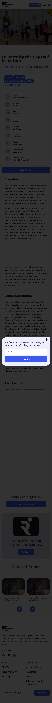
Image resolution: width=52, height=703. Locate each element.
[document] (26, 351)
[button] (48, 339)
